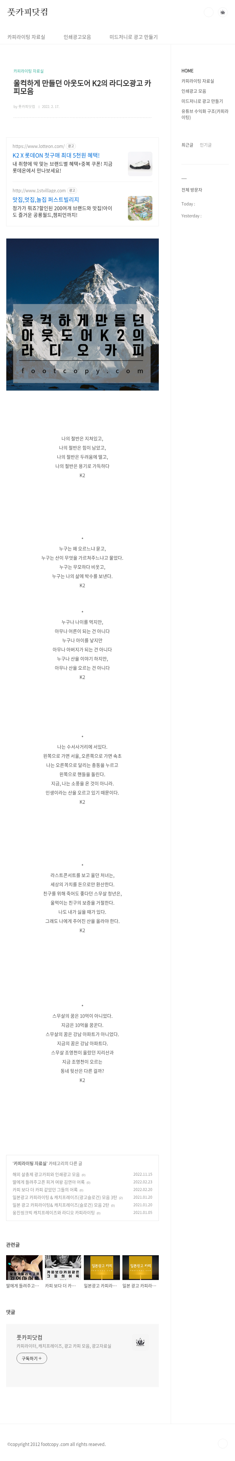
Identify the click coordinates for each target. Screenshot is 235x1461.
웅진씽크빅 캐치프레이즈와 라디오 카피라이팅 (54, 1212)
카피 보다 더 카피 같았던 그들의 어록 (45, 1189)
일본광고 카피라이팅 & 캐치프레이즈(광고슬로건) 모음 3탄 (65, 1197)
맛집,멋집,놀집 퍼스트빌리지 (46, 199)
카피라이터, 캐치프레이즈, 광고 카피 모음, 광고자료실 (64, 1346)
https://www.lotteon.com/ (39, 146)
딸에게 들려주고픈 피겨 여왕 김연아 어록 (49, 1182)
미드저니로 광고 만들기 (134, 36)
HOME (187, 70)
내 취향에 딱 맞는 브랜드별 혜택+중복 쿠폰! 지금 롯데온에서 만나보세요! (63, 167)
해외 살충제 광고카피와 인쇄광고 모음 (46, 1174)
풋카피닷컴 (27, 12)
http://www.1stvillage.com (39, 190)
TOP (223, 1443)
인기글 (206, 145)
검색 (208, 12)
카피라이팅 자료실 (26, 36)
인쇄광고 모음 (193, 91)
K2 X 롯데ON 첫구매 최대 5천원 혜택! (56, 155)
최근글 (187, 145)
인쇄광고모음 (77, 36)
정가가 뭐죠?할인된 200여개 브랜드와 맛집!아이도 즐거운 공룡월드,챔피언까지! (62, 211)
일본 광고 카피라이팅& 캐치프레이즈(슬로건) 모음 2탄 (61, 1205)
